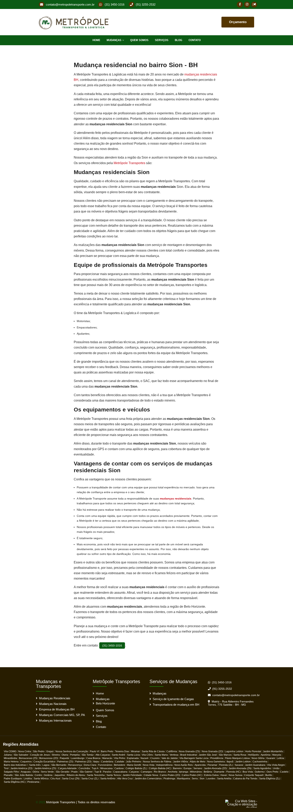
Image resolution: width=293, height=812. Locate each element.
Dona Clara (90, 765)
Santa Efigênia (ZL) (269, 778)
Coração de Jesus (40, 754)
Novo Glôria (258, 758)
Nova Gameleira (216, 761)
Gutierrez (260, 771)
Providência (216, 758)
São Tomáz (88, 754)
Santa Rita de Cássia (153, 751)
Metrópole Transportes (129, 163)
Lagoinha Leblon (234, 751)
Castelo (284, 771)
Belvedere (119, 765)
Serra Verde (47, 771)
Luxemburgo (78, 758)
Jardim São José (208, 754)
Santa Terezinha (96, 775)
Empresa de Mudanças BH (57, 709)
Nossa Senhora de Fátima (157, 761)
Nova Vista (148, 765)
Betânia (208, 771)
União (276, 768)
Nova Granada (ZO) (212, 751)
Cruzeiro (155, 758)
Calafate (119, 761)
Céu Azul (55, 778)
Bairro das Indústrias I (15, 765)
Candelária (107, 761)
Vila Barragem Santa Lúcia (193, 758)
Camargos (146, 771)
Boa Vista (248, 771)
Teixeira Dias (122, 751)
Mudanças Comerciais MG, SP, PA (62, 715)
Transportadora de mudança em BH (176, 704)
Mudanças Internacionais (55, 720)
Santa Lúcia (133, 754)
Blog (178, 40)
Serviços (161, 40)
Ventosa (174, 754)
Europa (188, 768)
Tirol (6, 768)
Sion (202, 778)
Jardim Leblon (243, 761)
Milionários (196, 771)
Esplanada (133, 758)
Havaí (223, 775)
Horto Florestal (253, 751)
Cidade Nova (151, 775)
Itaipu (96, 761)
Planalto (8, 775)
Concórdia (84, 768)
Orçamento (238, 22)
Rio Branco (160, 771)
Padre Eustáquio (13, 778)
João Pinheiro (133, 761)
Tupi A (95, 768)
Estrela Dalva (211, 775)
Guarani (270, 758)
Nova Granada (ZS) (189, 751)
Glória (35, 771)
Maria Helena (11, 761)
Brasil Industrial (188, 754)
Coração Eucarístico (44, 761)
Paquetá (64, 758)
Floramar (212, 765)
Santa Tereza (113, 775)
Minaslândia (10, 758)
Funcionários (105, 765)
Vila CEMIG (10, 751)
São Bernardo (58, 765)
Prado (74, 771)
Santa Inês (35, 765)
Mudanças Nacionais (53, 703)
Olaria (65, 754)
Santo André (118, 754)
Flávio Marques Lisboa (237, 758)
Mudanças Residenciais (54, 698)
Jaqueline (59, 775)
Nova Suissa (235, 775)
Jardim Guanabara (255, 765)
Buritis (268, 775)
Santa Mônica (41, 778)
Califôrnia (171, 751)
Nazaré (144, 758)
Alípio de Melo (197, 761)
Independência (164, 765)
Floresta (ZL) (226, 765)
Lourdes (210, 778)
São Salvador (21, 754)
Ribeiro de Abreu (76, 775)
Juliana (8, 754)
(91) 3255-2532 (145, 4)
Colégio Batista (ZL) (136, 768)
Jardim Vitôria (180, 761)
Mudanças (114, 40)
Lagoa (45, 765)
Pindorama (33, 782)
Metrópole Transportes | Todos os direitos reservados (80, 802)
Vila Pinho (119, 758)
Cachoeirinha (260, 761)
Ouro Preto (272, 771)
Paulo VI (94, 751)
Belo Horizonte (105, 703)
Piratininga (169, 778)
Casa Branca (93, 758)
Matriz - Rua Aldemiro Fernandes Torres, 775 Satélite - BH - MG (231, 703)
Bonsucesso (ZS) (28, 758)
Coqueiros (26, 761)
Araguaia (26, 771)
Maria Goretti (134, 765)
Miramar (135, 751)
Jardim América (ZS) (45, 768)
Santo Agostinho (262, 768)
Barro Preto (107, 751)
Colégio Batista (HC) (160, 768)
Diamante (219, 771)
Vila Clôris (147, 754)
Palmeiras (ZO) (83, 761)
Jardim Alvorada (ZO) (215, 768)
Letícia (280, 758)
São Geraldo (62, 771)
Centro (38, 775)
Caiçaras (134, 771)
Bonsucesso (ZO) (48, 758)
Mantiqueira (183, 778)
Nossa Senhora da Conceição (71, 751)
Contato (195, 40)
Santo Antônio (107, 778)
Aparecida (200, 765)
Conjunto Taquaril (254, 775)
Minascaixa (106, 768)
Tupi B (97, 771)
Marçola (276, 754)
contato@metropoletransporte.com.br (70, 4)
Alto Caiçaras (102, 754)
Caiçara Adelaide (67, 768)
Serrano (197, 768)
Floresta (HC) (233, 771)
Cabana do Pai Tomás (245, 778)
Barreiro (177, 768)
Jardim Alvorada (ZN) (240, 768)
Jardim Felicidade (132, 775)
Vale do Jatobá (169, 758)
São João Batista (24, 775)
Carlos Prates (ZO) (170, 775)
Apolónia (265, 754)
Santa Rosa (239, 754)
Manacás (107, 758)
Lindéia (28, 778)
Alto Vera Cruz (125, 778)
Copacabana (120, 771)
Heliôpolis (253, 754)
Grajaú (50, 751)
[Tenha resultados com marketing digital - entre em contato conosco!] (241, 803)
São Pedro (38, 751)
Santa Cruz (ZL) (89, 778)
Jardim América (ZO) (21, 768)
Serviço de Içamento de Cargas (173, 699)
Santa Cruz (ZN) (71, 778)
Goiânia (48, 775)
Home (96, 40)
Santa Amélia (224, 778)
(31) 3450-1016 (114, 4)
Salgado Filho (11, 771)
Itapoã (230, 761)
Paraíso (107, 771)
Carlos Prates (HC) (192, 775)
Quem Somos (139, 40)
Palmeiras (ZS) (65, 761)
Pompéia (75, 754)
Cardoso (119, 768)
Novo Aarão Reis (183, 765)
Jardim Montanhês (273, 751)
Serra (195, 778)
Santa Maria (161, 754)
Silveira (56, 754)
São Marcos (225, 754)
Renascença (75, 765)
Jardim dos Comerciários (148, 778)
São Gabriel (86, 771)
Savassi (239, 765)
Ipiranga (183, 771)
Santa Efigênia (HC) (15, 782)
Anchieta (172, 771)
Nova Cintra (24, 751)
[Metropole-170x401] (75, 22)
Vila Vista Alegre (276, 765)
